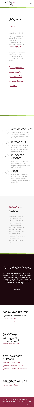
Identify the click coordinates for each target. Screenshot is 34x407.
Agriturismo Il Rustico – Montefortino (15, 369)
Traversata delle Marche (10, 385)
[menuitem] (30, 3)
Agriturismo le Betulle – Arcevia (13, 366)
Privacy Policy (18, 401)
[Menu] (30, 3)
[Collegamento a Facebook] (30, 405)
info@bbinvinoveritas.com (11, 344)
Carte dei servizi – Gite (10, 322)
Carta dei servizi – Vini (10, 319)
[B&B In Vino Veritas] (14, 3)
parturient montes (15, 46)
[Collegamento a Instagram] (27, 405)
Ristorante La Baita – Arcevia (12, 363)
